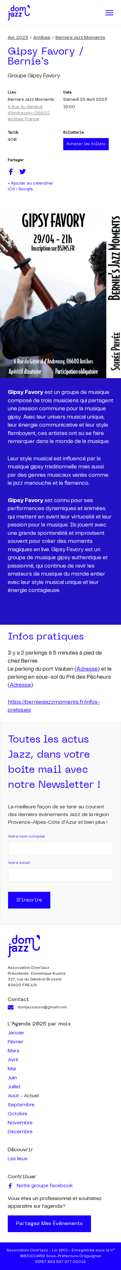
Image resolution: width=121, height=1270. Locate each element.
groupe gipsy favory (34, 75)
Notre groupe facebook (45, 1185)
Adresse (87, 669)
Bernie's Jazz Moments (80, 37)
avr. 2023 (18, 37)
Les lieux (18, 1158)
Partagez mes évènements (49, 1223)
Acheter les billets (86, 144)
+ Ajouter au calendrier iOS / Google (31, 186)
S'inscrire (29, 900)
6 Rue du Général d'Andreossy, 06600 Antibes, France (29, 113)
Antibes (41, 37)
